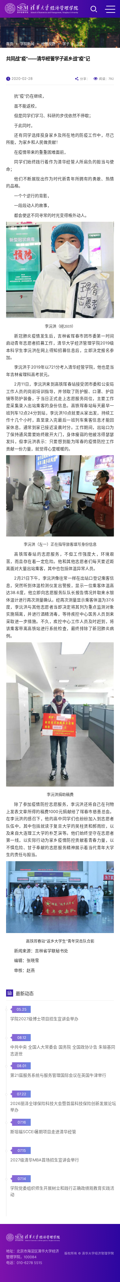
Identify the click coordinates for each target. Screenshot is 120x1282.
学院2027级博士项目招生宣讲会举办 (44, 1018)
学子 (65, 44)
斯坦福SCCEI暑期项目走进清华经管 (43, 1131)
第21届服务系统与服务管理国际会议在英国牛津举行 (58, 1075)
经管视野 (48, 44)
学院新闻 (27, 44)
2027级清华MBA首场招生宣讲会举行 (44, 1160)
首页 (9, 44)
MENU (110, 9)
